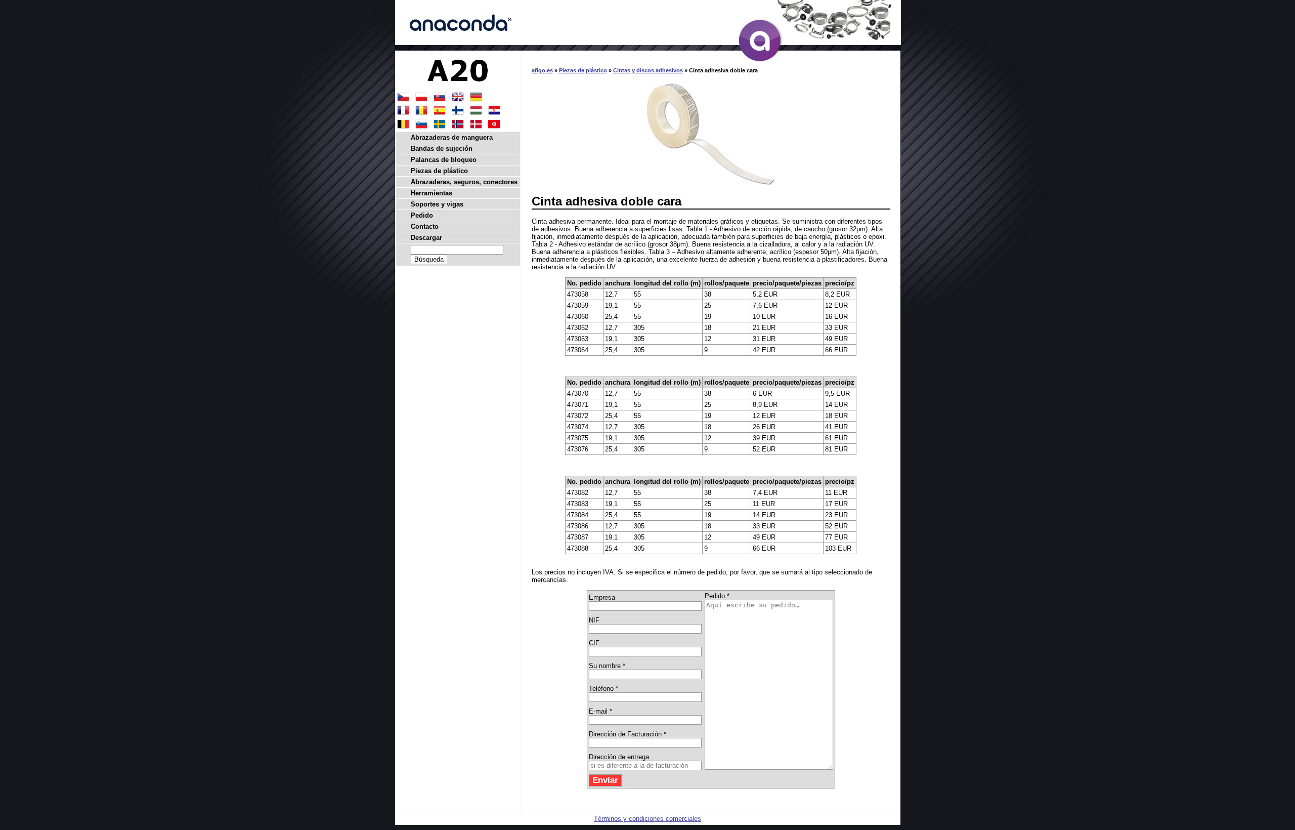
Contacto (425, 226)
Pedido (422, 215)
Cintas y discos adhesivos (648, 70)
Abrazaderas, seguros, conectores (464, 182)
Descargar (426, 237)
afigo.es (542, 70)
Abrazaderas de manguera (452, 137)
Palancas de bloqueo (444, 159)
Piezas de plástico (583, 70)
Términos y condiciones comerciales (647, 818)
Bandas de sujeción (441, 148)
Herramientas (431, 193)
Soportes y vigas (437, 204)
